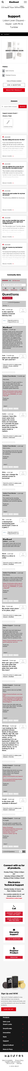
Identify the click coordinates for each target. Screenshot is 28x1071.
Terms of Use (10, 1063)
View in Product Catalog (14, 81)
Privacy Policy (19, 1060)
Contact (6, 34)
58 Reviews (16, 280)
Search (22, 106)
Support (9, 6)
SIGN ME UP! (8, 1009)
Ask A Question (14, 85)
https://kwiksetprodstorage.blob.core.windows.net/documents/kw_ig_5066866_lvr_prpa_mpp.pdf (12, 586)
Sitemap (19, 1063)
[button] (23, 310)
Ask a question (7, 298)
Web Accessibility (7, 1060)
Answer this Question (8, 372)
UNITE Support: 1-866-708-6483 (14, 919)
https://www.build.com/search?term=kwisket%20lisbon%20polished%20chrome (13, 779)
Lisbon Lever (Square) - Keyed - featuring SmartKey (12, 366)
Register (14, 957)
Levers (16, 6)
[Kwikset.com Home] (14, 2)
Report (16, 408)
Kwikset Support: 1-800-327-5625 (14, 913)
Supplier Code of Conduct (13, 1062)
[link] (5, 280)
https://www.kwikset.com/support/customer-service (12, 641)
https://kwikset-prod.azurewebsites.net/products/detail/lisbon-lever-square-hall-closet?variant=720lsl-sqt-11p (12, 830)
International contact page (14, 898)
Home (3, 6)
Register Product (14, 90)
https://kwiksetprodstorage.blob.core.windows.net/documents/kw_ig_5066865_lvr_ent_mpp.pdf (12, 393)
